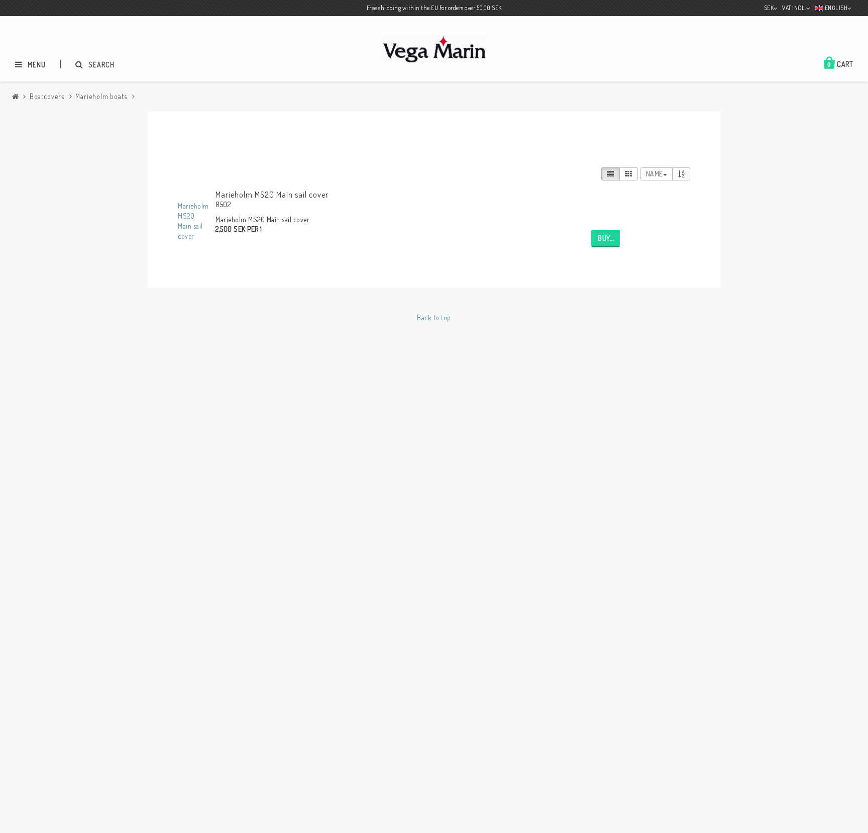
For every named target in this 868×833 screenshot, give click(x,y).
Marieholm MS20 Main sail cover (272, 195)
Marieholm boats (101, 96)
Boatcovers (47, 96)
